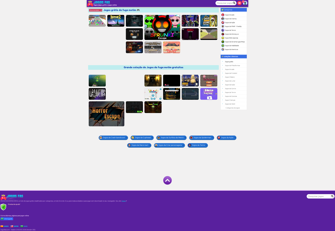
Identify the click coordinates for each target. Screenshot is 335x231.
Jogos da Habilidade (232, 45)
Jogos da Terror (230, 30)
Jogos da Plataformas (232, 65)
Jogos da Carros (230, 88)
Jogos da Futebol (231, 73)
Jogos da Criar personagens (170, 145)
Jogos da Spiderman (202, 138)
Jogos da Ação (230, 22)
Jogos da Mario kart (140, 145)
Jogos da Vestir (230, 104)
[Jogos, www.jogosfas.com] (99, 3)
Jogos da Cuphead (143, 138)
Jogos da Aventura (231, 49)
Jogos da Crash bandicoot (114, 138)
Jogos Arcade (229, 15)
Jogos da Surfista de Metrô (172, 138)
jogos (25, 226)
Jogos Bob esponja (231, 38)
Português (8, 219)
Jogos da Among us (232, 34)
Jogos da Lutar (230, 81)
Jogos (124, 201)
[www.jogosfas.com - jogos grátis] (12, 197)
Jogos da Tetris (198, 145)
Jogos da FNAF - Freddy (233, 26)
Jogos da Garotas (231, 96)
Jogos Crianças (230, 100)
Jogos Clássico (230, 77)
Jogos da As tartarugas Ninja (235, 42)
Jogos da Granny (231, 19)
